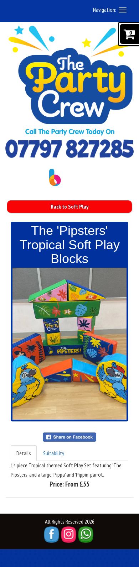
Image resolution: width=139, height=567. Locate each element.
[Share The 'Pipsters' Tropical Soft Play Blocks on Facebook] (69, 436)
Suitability (53, 453)
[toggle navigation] (122, 10)
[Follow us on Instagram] (68, 534)
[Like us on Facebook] (51, 534)
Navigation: (104, 9)
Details (23, 453)
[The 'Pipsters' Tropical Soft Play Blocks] (69, 344)
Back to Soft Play (69, 206)
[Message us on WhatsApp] (85, 534)
